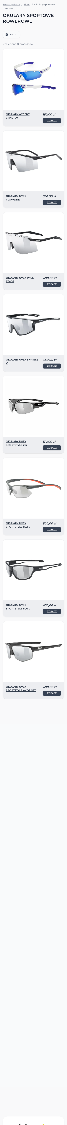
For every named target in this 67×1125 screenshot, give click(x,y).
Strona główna (11, 4)
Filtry (14, 34)
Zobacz (52, 120)
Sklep (27, 4)
